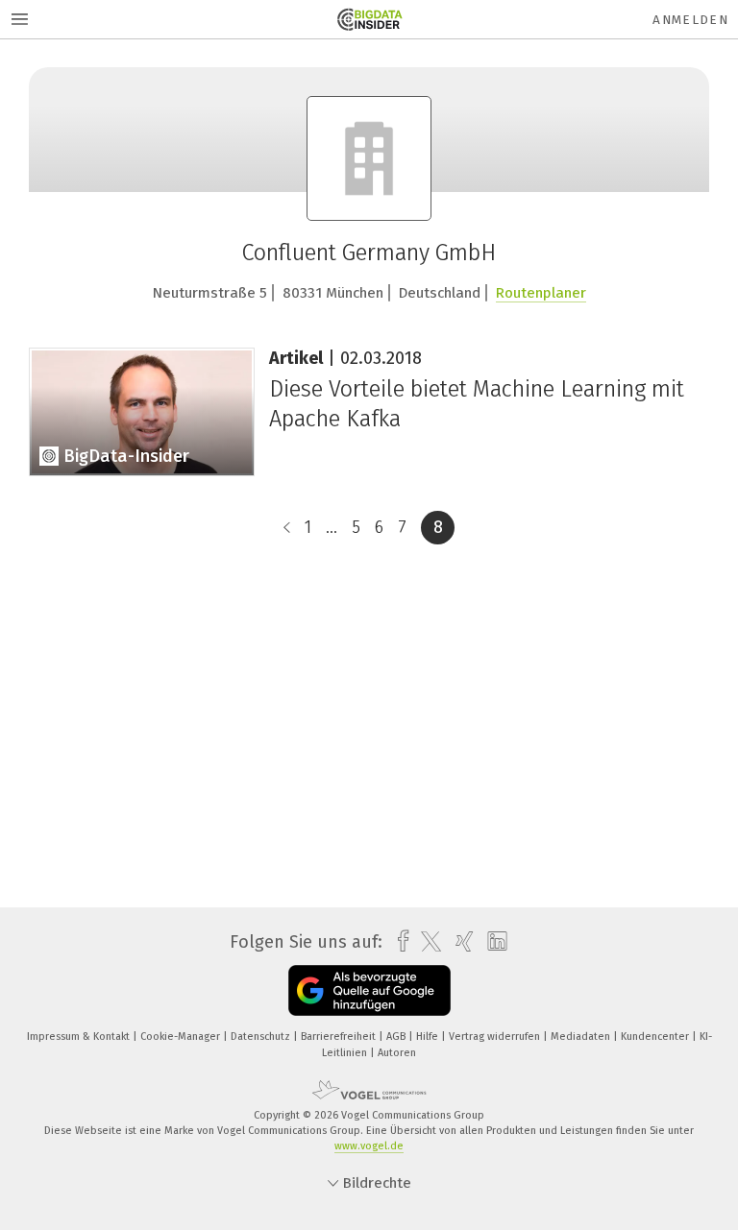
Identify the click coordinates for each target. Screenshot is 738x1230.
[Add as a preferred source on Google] (369, 990)
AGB (397, 1036)
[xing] (460, 941)
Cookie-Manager (181, 1036)
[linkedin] (492, 941)
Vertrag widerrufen (496, 1036)
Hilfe (428, 1036)
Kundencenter (656, 1036)
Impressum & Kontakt (80, 1036)
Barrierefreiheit (340, 1036)
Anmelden (690, 20)
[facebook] (398, 941)
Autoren (397, 1053)
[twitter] (426, 942)
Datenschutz (262, 1036)
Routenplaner (541, 292)
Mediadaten (582, 1036)
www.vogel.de (369, 1146)
